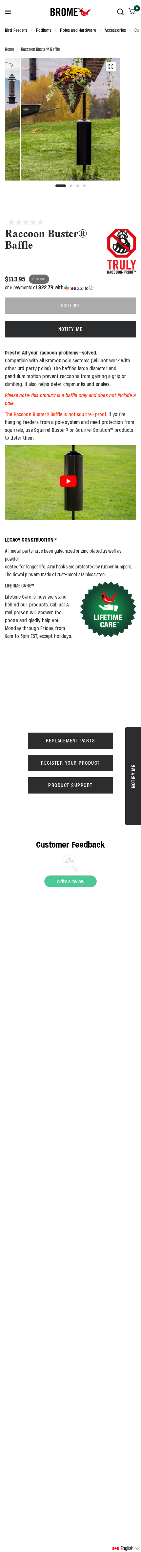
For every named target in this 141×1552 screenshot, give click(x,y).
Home (9, 49)
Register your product (70, 762)
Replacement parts (70, 740)
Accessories (115, 30)
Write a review (70, 881)
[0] (131, 12)
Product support (70, 785)
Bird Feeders (16, 30)
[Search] (120, 12)
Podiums (44, 30)
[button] (70, 287)
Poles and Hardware (78, 30)
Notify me (70, 329)
